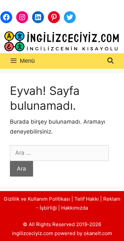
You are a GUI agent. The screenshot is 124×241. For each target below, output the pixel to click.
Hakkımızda (74, 208)
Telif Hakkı (86, 199)
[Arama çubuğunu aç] (110, 61)
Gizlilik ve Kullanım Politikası (37, 199)
